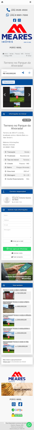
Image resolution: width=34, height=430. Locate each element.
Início (6, 54)
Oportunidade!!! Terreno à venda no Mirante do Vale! (17, 315)
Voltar (29, 56)
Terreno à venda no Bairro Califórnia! (14, 290)
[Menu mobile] (2, 2)
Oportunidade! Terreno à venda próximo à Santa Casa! (16, 329)
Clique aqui (6, 362)
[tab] (8, 82)
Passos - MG (19, 54)
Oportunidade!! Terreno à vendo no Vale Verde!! (15, 342)
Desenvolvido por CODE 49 (17, 428)
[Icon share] (14, 20)
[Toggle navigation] (30, 2)
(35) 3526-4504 (19, 10)
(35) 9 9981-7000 (19, 15)
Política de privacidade (17, 427)
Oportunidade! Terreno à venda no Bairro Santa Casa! (16, 302)
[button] (5, 94)
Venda (11, 54)
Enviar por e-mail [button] (17, 241)
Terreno (27, 54)
